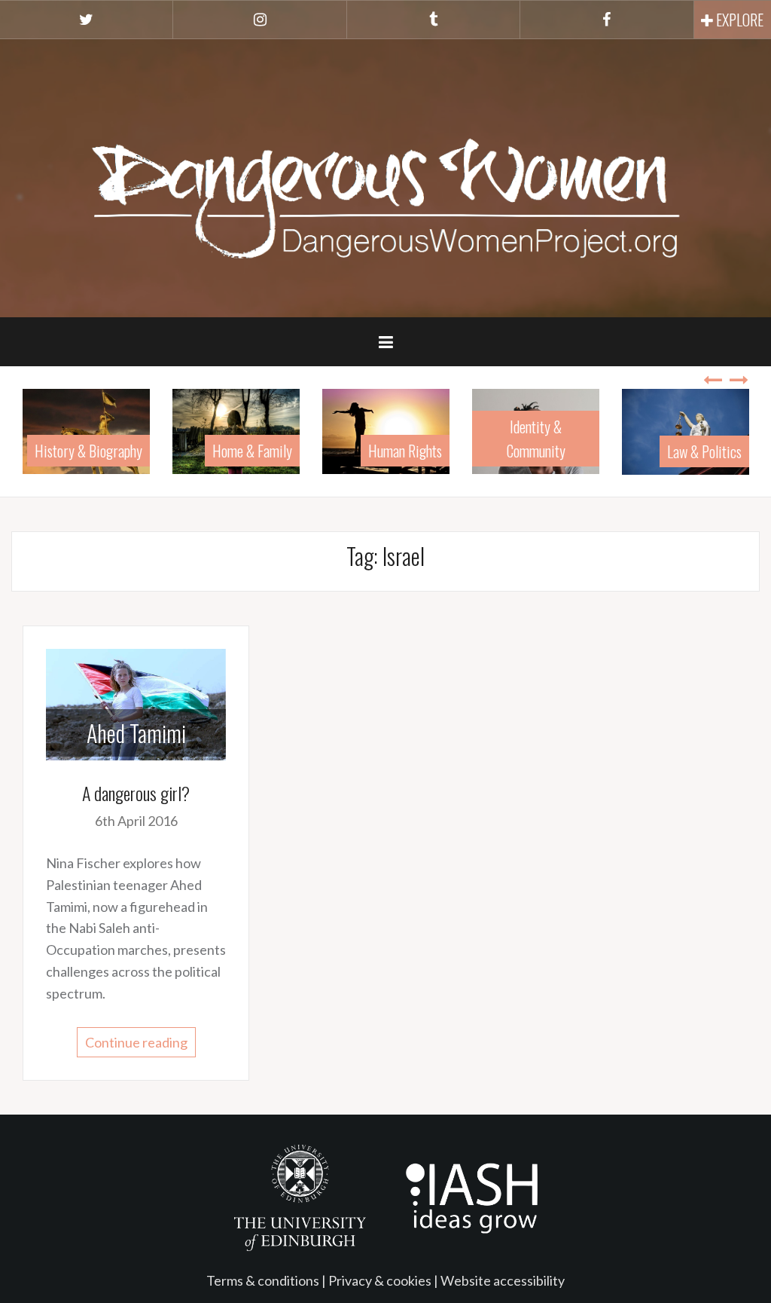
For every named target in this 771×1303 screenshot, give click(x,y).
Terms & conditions (262, 1280)
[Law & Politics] (685, 430)
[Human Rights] (385, 429)
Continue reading (136, 1042)
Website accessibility (502, 1280)
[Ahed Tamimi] (136, 702)
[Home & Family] (236, 429)
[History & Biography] (86, 429)
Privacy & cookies (379, 1280)
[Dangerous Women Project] (385, 176)
